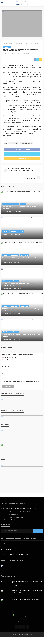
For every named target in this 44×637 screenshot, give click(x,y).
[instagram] (23, 627)
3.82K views (17, 237)
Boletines (14, 306)
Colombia (14, 204)
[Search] (41, 3)
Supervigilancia (26, 143)
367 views (17, 339)
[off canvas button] (2, 3)
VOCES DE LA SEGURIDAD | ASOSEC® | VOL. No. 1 (25, 600)
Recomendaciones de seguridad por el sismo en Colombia (19, 208)
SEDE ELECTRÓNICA (7, 549)
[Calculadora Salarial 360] (22, 228)
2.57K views (17, 288)
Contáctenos (22, 622)
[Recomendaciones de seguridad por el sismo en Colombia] (22, 202)
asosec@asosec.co (15, 517)
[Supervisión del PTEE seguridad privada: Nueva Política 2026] (22, 253)
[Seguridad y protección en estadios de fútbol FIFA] (5, 593)
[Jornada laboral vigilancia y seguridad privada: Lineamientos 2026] (22, 279)
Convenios (13, 143)
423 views (17, 313)
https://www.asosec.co (18, 520)
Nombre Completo (8, 367)
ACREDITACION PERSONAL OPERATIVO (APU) (15, 554)
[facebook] (16, 627)
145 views (18, 211)
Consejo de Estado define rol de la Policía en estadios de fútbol (21, 335)
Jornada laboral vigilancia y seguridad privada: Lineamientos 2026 (18, 284)
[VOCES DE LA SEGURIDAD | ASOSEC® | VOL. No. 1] (5, 602)
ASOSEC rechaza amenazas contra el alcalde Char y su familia (21, 310)
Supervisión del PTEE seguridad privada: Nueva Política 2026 (21, 259)
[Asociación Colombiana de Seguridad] (22, 617)
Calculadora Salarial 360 (11, 234)
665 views (26, 53)
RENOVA (3, 544)
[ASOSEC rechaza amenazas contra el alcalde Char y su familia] (22, 304)
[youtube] (27, 627)
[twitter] (20, 627)
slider (23, 204)
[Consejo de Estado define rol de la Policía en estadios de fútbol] (22, 330)
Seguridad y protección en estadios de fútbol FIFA (27, 590)
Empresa (5, 374)
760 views (17, 262)
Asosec (7, 47)
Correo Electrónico (9, 360)
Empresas (24, 255)
